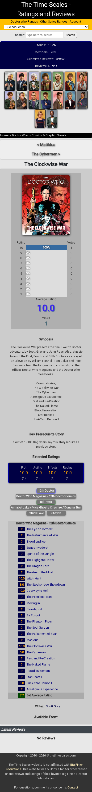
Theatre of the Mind (40, 572)
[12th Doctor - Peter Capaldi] (70, 100)
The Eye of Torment (40, 529)
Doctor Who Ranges (24, 21)
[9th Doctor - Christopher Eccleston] (34, 100)
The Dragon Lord (38, 566)
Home (4, 135)
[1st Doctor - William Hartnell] (9, 81)
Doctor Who (20, 135)
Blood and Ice (36, 541)
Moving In (33, 603)
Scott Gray (53, 706)
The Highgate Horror (40, 560)
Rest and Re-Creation (41, 658)
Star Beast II (34, 677)
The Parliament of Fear (42, 633)
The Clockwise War (39, 646)
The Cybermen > (46, 154)
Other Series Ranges (53, 21)
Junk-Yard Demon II (40, 683)
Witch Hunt (34, 578)
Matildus (32, 640)
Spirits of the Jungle (40, 554)
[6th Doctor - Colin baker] (70, 81)
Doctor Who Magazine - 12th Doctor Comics (46, 496)
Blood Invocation (38, 671)
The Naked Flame (38, 664)
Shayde (56, 513)
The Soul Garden (38, 627)
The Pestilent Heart (39, 597)
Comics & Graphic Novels (49, 135)
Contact (72, 787)
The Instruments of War (42, 535)
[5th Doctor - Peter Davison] (58, 81)
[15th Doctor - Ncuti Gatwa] (52, 118)
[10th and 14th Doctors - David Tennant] (46, 100)
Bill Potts (46, 502)
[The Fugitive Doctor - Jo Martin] (82, 100)
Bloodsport (34, 609)
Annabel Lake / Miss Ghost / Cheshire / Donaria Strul (46, 507)
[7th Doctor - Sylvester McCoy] (82, 81)
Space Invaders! (37, 547)
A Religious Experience (42, 689)
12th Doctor (46, 490)
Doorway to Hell (37, 590)
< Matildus (46, 144)
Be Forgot (33, 615)
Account (75, 21)
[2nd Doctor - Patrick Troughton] (22, 81)
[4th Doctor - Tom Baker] (46, 81)
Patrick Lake (36, 513)
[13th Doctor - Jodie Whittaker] (40, 118)
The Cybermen (36, 652)
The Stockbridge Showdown (46, 584)
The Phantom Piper (39, 621)
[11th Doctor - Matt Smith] (58, 100)
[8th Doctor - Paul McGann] (9, 100)
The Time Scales (44, 4)
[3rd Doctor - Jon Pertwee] (34, 81)
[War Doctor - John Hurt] (22, 100)
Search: (20, 35)
